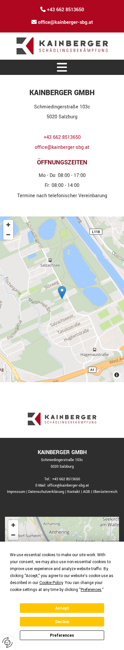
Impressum (16, 491)
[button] (62, 67)
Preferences (62, 635)
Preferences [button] (91, 589)
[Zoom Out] (8, 235)
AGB (86, 491)
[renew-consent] (7, 642)
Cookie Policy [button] (51, 582)
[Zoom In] (8, 225)
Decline (62, 622)
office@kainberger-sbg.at (65, 22)
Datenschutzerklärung (46, 491)
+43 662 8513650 (65, 9)
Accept (62, 608)
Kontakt (73, 491)
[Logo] (62, 45)
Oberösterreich (105, 491)
